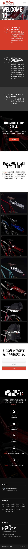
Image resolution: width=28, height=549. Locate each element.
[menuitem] (24, 3)
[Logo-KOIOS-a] (11, 3)
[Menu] (24, 3)
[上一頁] (1, 11)
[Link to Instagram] (22, 546)
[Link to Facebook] (20, 546)
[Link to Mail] (25, 546)
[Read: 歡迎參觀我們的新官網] (3, 489)
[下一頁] (26, 11)
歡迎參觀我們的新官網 (11, 488)
